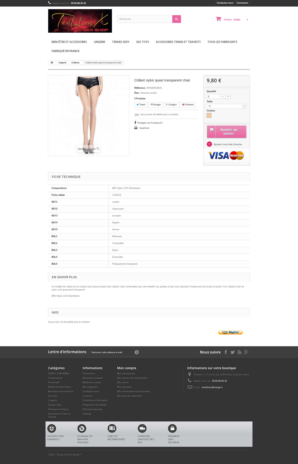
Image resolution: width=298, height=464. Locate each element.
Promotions (89, 373)
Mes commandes (126, 373)
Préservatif (53, 382)
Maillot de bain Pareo (59, 387)
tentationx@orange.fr (212, 387)
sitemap (87, 414)
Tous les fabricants (222, 42)
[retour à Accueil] (51, 63)
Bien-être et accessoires (69, 42)
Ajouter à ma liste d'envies (227, 144)
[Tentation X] (80, 21)
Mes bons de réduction (129, 396)
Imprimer (144, 128)
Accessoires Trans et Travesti (178, 42)
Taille (210, 101)
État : (137, 93)
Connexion (242, 3)
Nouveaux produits (93, 378)
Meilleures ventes (92, 382)
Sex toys (142, 42)
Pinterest (189, 104)
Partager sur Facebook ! (150, 123)
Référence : (140, 88)
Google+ (172, 104)
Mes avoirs (123, 382)
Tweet (142, 104)
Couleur (211, 110)
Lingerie (99, 42)
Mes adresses (124, 387)
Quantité (211, 91)
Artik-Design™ (74, 454)
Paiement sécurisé (92, 409)
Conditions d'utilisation (95, 400)
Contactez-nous (225, 3)
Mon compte (126, 368)
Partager (156, 104)
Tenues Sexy (120, 42)
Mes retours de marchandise (132, 378)
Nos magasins (90, 387)
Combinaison (55, 378)
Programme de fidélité (94, 405)
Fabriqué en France (66, 51)
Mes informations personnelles (133, 391)
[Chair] (209, 115)
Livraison (88, 396)
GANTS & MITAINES (58, 373)
